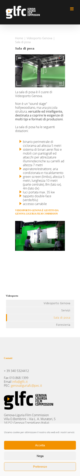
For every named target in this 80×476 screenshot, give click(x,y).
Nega (40, 456)
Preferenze (40, 466)
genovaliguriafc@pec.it (26, 385)
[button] (18, 236)
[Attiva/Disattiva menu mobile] (72, 9)
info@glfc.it (20, 382)
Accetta (40, 445)
